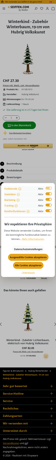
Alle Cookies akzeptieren (28, 265)
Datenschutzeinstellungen (28, 249)
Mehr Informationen (33, 239)
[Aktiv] (49, 188)
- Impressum (28, 272)
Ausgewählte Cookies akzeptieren (28, 257)
